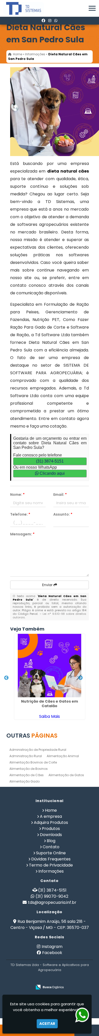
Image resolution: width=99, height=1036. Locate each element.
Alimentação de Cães (26, 775)
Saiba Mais (49, 716)
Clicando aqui (52, 473)
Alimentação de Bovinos (28, 769)
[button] (92, 8)
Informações (51, 871)
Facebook (52, 953)
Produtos (51, 828)
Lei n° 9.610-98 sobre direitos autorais (50, 615)
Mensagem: (22, 534)
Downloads (51, 835)
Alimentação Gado (24, 781)
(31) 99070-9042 (52, 896)
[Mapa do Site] (23, 979)
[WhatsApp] (55, 20)
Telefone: (20, 514)
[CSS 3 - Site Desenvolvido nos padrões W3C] (54, 979)
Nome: (17, 494)
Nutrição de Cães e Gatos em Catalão (49, 703)
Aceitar (47, 1023)
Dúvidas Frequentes (51, 859)
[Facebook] (43, 20)
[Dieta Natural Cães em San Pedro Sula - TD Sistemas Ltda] (20, 8)
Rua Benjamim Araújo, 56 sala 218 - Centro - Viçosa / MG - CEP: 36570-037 (49, 924)
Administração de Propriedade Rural (37, 750)
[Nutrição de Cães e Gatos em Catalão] (49, 665)
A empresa (51, 816)
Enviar (48, 584)
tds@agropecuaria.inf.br (52, 902)
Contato (51, 847)
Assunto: (62, 514)
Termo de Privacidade (51, 865)
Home (51, 810)
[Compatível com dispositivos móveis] (71, 979)
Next (80, 678)
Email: (60, 494)
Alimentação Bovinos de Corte (33, 762)
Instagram (52, 946)
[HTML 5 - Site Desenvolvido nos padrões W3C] (36, 979)
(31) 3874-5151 (50, 461)
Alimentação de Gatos (66, 775)
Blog (51, 841)
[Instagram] (49, 20)
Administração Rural (25, 756)
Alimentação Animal (63, 756)
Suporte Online (51, 853)
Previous (6, 678)
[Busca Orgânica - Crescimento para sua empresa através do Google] (50, 987)
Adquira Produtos (51, 822)
